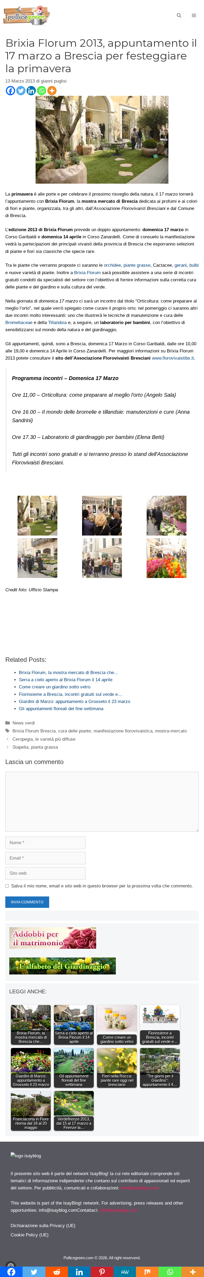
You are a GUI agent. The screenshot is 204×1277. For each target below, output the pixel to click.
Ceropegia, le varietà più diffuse (43, 739)
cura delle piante (74, 731)
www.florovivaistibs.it (173, 358)
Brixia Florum (87, 272)
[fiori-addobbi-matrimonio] (52, 947)
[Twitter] (21, 90)
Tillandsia (57, 322)
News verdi (23, 723)
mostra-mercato (171, 731)
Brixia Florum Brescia (34, 731)
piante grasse (137, 265)
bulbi (194, 265)
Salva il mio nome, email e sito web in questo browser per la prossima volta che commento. (102, 885)
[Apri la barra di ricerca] (179, 15)
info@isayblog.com (140, 1187)
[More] (52, 90)
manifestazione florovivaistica (123, 731)
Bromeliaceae (18, 322)
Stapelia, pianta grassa (35, 747)
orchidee (112, 265)
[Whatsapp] (41, 90)
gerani (181, 265)
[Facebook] (10, 90)
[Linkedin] (31, 90)
